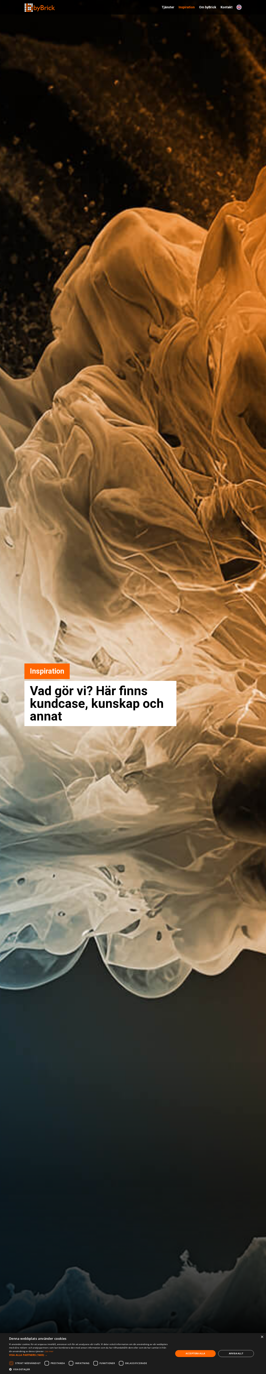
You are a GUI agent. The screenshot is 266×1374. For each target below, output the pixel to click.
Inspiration (187, 7)
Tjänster (168, 7)
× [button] (262, 1337)
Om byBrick (207, 7)
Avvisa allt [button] (236, 1353)
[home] (39, 6)
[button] (89, 1355)
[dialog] (133, 1353)
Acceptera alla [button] (195, 1353)
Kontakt (227, 7)
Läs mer (49, 1351)
